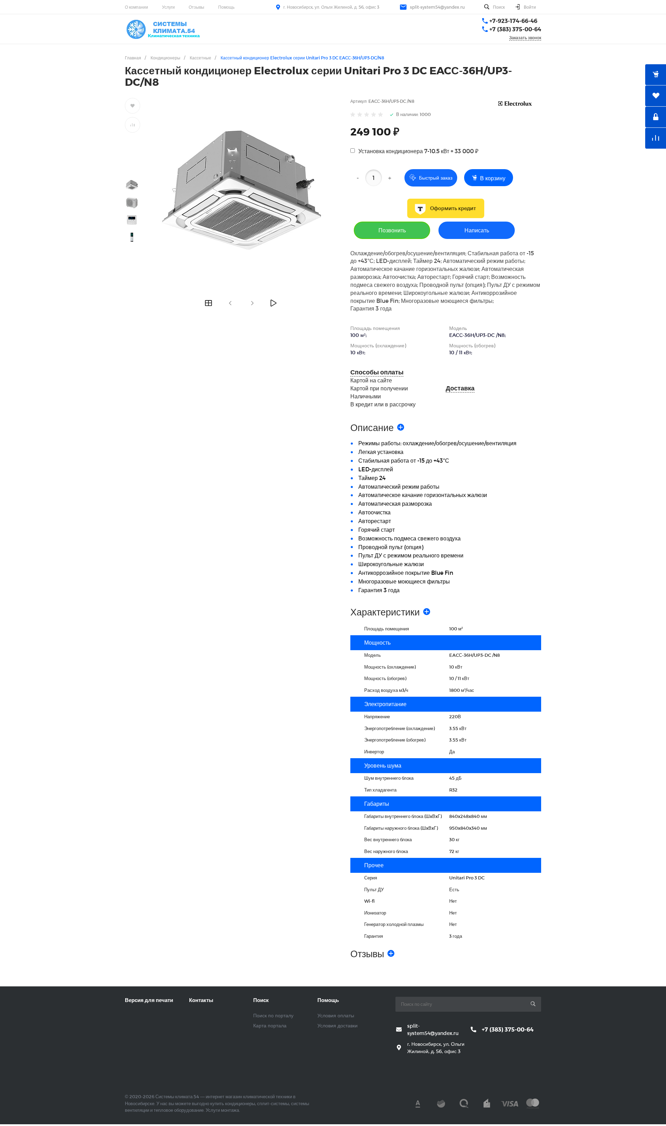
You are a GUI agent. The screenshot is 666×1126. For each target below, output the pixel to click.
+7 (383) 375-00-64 (515, 29)
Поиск (261, 1000)
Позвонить (392, 230)
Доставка (460, 388)
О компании (136, 7)
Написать (476, 230)
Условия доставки (337, 1025)
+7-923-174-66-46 (513, 20)
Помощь (226, 7)
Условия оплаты (335, 1015)
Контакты (201, 1000)
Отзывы (196, 7)
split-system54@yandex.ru (437, 7)
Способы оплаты (376, 372)
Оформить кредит (453, 208)
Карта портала (270, 1025)
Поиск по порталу (273, 1015)
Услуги (168, 7)
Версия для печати (149, 1000)
